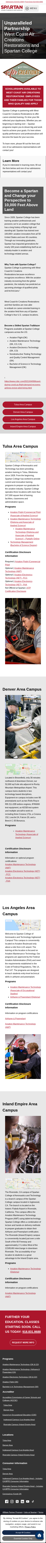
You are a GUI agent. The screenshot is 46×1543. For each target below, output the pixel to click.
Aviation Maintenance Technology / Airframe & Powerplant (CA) (21, 1370)
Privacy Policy (30, 1527)
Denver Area (8, 1410)
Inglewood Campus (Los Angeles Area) (19, 1420)
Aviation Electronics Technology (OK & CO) (20, 1377)
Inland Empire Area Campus (23, 426)
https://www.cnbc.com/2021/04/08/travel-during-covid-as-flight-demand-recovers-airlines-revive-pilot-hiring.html (22, 384)
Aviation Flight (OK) (10, 1382)
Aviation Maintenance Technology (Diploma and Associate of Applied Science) (25, 522)
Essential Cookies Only (23, 1538)
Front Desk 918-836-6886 (34, 2)
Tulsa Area (7, 1405)
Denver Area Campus (23, 412)
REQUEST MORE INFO (23, 1342)
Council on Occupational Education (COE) (19, 1415)
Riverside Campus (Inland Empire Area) (19, 1424)
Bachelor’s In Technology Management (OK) (20, 1387)
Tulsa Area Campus (23, 404)
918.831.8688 (31, 1331)
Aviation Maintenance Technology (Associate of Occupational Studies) (25, 990)
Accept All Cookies (23, 1533)
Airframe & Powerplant (15, 1019)
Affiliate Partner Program (12, 1512)
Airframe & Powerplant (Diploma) (25, 997)
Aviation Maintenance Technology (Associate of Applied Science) (26, 834)
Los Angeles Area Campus (23, 419)
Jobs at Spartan (30, 1512)
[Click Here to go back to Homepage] (12, 8)
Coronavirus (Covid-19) (12, 1494)
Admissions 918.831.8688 (15, 2)
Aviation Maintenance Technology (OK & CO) (21, 1364)
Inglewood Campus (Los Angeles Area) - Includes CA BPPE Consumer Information (22, 1479)
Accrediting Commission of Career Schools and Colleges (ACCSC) (22, 1398)
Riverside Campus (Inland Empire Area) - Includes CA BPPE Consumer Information (23, 1487)
